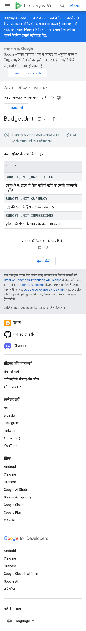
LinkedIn (10, 431)
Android (10, 467)
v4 (30, 141)
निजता (17, 608)
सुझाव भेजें (16, 108)
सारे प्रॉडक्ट (10, 589)
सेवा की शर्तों (11, 372)
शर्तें (6, 608)
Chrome (10, 474)
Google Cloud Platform (21, 574)
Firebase (10, 482)
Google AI (11, 581)
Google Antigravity (18, 497)
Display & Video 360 (40, 5)
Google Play (13, 512)
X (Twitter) (12, 438)
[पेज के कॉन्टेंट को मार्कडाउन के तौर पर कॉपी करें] (54, 119)
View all (9, 520)
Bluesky (10, 415)
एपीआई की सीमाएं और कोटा (21, 379)
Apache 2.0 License (30, 285)
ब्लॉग (7, 408)
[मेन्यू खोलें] (7, 5)
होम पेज (8, 88)
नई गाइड (35, 35)
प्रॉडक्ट (23, 88)
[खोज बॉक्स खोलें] (62, 6)
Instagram (11, 423)
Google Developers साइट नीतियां (44, 289)
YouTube (10, 446)
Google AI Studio (16, 490)
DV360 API (40, 88)
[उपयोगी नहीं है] (58, 97)
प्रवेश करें (74, 6)
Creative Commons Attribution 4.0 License (32, 280)
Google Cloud (14, 505)
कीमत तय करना (14, 387)
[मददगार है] (51, 97)
